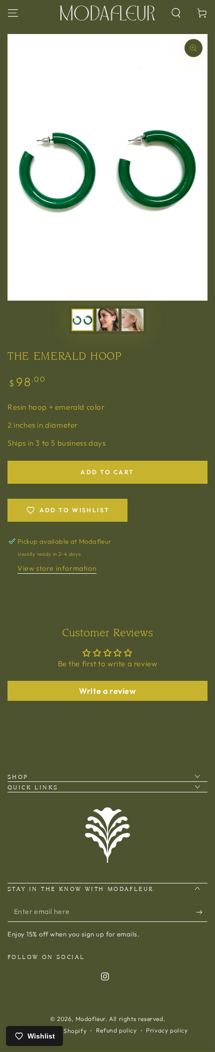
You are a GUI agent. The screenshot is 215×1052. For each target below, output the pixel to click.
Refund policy (116, 1030)
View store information (57, 568)
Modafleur (91, 1018)
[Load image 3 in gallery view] (133, 320)
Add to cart (107, 472)
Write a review (107, 691)
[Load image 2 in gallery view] (107, 320)
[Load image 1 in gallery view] (83, 320)
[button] (176, 13)
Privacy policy (167, 1030)
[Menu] (13, 13)
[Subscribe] (202, 912)
